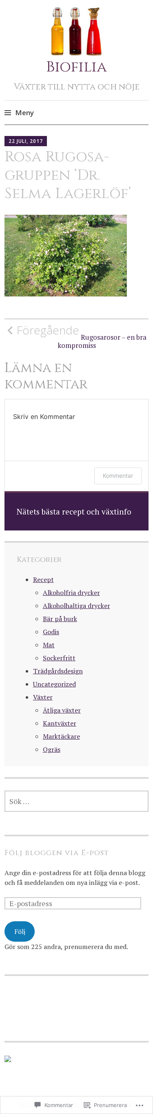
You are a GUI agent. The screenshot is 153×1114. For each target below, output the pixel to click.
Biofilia (76, 67)
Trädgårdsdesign (58, 670)
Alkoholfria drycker (71, 592)
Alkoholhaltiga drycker (76, 605)
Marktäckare (61, 736)
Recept (43, 579)
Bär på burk (60, 618)
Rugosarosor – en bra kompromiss (81, 336)
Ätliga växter (62, 710)
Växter (43, 697)
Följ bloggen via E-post (56, 853)
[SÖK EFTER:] (76, 801)
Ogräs (51, 749)
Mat (49, 644)
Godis (51, 631)
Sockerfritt (59, 657)
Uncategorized (54, 684)
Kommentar (118, 475)
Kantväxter (59, 723)
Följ (19, 931)
